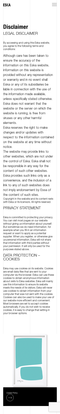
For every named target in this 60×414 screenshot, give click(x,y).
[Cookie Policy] (10, 397)
